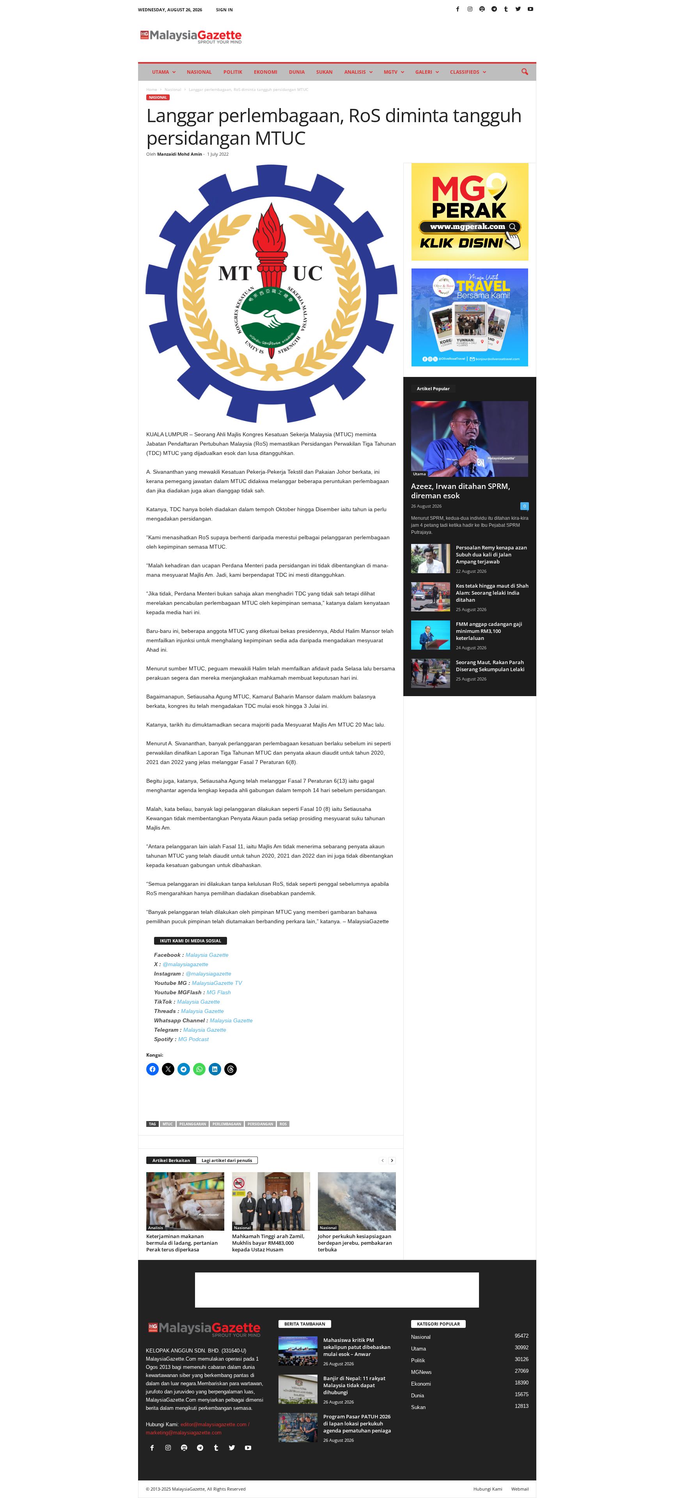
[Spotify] (482, 9)
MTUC (168, 1124)
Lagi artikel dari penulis (227, 1160)
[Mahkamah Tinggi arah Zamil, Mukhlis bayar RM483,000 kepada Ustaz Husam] (271, 1201)
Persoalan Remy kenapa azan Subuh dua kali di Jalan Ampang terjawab (491, 554)
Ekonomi (265, 72)
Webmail (520, 1489)
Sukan (324, 72)
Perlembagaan (227, 1124)
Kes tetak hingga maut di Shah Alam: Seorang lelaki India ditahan (492, 592)
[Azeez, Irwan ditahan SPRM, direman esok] (470, 439)
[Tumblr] (506, 9)
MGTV (390, 72)
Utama (160, 72)
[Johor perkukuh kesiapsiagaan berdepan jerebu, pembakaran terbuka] (357, 1201)
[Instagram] (470, 9)
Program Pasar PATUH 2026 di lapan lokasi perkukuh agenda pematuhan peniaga (357, 1423)
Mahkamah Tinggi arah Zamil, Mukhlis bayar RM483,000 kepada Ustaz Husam (268, 1243)
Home (151, 89)
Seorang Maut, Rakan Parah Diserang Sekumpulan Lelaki (490, 666)
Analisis (355, 72)
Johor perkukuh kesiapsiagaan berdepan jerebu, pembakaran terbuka (355, 1243)
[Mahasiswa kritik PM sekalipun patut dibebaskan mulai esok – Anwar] (297, 1351)
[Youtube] (530, 9)
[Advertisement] (271, 1100)
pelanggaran (192, 1124)
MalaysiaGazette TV (217, 983)
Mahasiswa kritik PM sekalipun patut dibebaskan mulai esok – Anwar (356, 1347)
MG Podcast (193, 1039)
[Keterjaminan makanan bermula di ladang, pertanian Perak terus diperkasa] (185, 1201)
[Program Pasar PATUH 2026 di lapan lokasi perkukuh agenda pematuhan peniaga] (297, 1427)
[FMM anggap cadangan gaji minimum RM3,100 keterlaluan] (430, 635)
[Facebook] (458, 9)
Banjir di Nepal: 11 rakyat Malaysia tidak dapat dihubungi (354, 1385)
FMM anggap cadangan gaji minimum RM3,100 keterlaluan (489, 630)
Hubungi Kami (488, 1489)
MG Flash (219, 992)
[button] (524, 72)
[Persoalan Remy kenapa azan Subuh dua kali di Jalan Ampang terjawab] (430, 558)
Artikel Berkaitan (171, 1160)
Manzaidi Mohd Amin (179, 154)
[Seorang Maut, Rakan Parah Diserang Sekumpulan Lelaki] (430, 673)
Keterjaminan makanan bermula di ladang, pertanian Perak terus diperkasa (182, 1243)
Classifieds (464, 72)
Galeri (423, 72)
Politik (232, 72)
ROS (283, 1124)
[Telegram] (494, 9)
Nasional (199, 72)
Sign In (224, 9)
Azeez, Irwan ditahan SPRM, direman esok (460, 491)
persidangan (260, 1124)
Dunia (297, 72)
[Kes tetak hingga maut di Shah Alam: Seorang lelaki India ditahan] (430, 596)
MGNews (421, 1372)
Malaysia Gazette (207, 955)
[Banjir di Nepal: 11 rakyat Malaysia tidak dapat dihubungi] (297, 1389)
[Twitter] (518, 9)
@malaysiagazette (185, 964)
